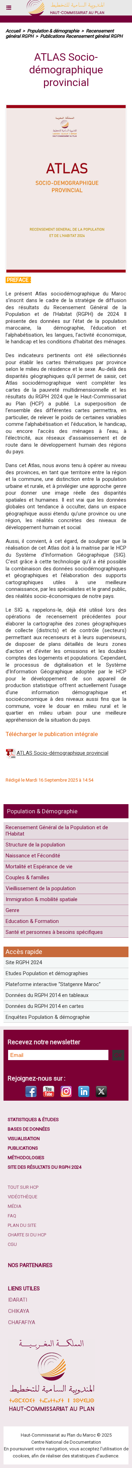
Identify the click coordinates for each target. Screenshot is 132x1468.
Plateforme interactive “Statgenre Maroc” (53, 984)
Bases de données (29, 1129)
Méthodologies (26, 1157)
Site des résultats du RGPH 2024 (44, 1167)
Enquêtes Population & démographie (48, 1017)
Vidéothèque (22, 1196)
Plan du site (22, 1225)
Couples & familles (27, 877)
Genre (12, 910)
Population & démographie (53, 30)
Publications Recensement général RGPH (81, 36)
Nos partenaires (30, 1265)
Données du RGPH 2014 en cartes (45, 1006)
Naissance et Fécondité (33, 855)
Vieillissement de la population (41, 888)
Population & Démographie (42, 811)
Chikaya (18, 1311)
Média (14, 1206)
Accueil (13, 30)
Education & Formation (32, 921)
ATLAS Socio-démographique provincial (62, 753)
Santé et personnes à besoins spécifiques (54, 932)
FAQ (12, 1215)
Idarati (17, 1300)
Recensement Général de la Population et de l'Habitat (57, 830)
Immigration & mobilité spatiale (41, 899)
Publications (23, 1148)
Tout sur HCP (23, 1187)
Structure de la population (35, 845)
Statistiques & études (33, 1119)
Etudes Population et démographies (47, 973)
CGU (12, 1244)
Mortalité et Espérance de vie (39, 866)
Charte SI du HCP (27, 1234)
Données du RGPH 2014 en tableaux (47, 995)
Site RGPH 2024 (24, 962)
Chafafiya (21, 1322)
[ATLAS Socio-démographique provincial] (66, 107)
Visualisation (24, 1138)
